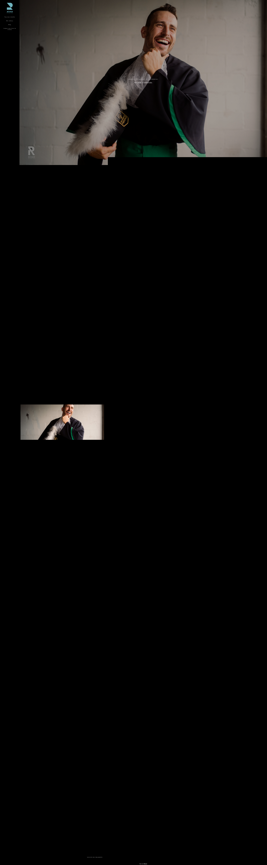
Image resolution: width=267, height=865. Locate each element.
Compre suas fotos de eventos (10, 29)
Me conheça (9, 20)
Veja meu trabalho (9, 17)
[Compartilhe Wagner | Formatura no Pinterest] (25, 858)
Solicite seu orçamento (94, 857)
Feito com (143, 863)
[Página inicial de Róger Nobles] (10, 8)
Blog (9, 24)
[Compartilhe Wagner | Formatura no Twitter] (23, 858)
